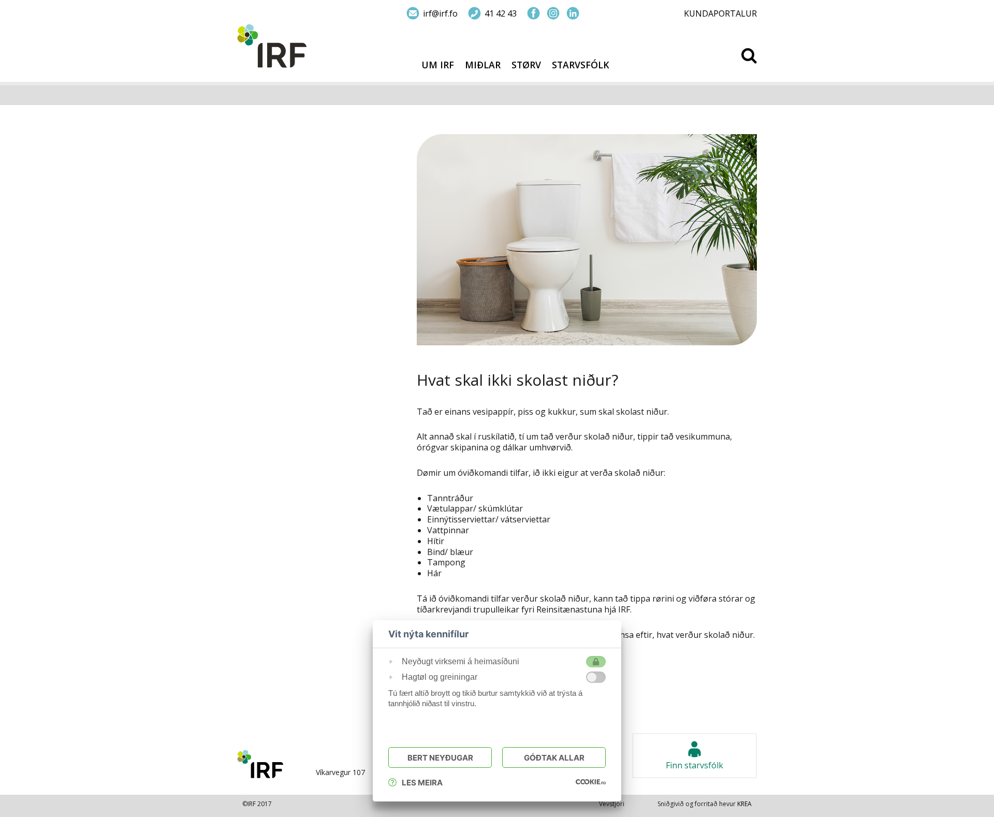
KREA (744, 803)
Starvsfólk (580, 65)
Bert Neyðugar (440, 758)
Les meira (422, 782)
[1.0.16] (591, 781)
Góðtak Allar (554, 758)
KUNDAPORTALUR (720, 13)
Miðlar (483, 65)
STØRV (526, 65)
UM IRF (437, 65)
